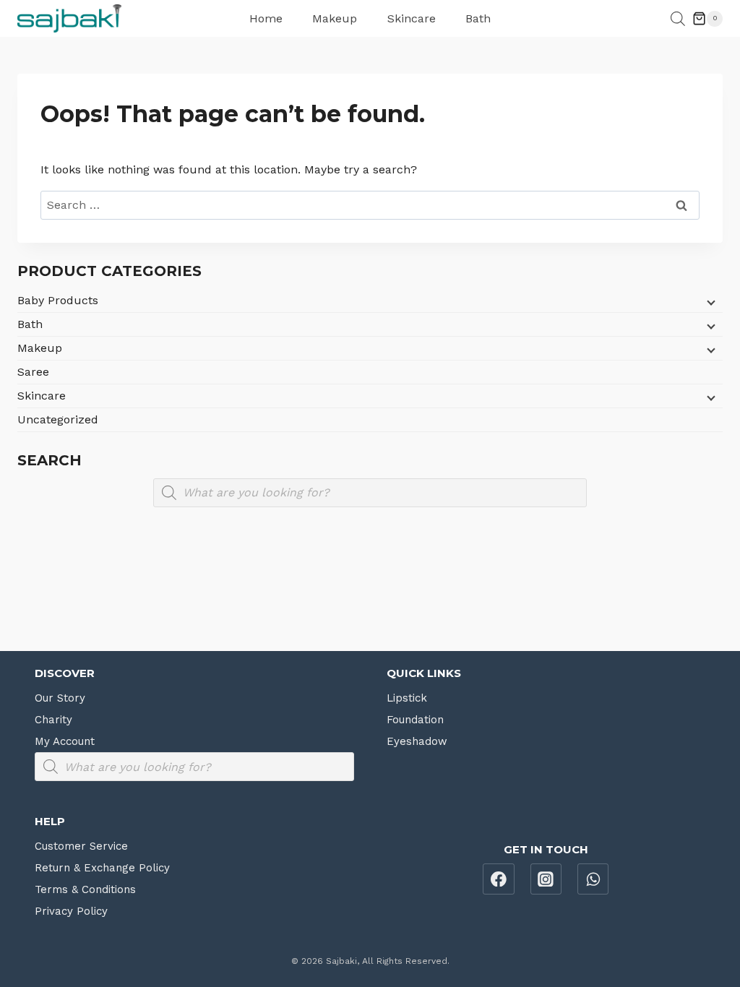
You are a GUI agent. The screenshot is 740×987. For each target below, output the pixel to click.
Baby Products (57, 300)
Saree (33, 372)
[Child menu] (710, 302)
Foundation (415, 719)
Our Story (60, 697)
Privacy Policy (71, 911)
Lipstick (407, 697)
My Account (65, 741)
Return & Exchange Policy (102, 867)
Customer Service (81, 846)
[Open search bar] (678, 19)
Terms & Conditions (85, 889)
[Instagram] (546, 879)
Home (266, 18)
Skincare (411, 18)
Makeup (334, 18)
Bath (478, 18)
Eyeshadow (417, 741)
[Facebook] (499, 879)
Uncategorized (57, 419)
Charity (53, 719)
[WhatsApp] (593, 879)
